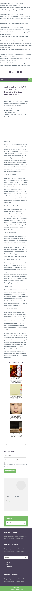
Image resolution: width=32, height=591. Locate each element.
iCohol (16, 72)
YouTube (8, 562)
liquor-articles (12, 501)
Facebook (9, 566)
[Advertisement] (16, 129)
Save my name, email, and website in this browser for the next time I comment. (15, 465)
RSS (7, 568)
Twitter (8, 564)
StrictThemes (20, 589)
